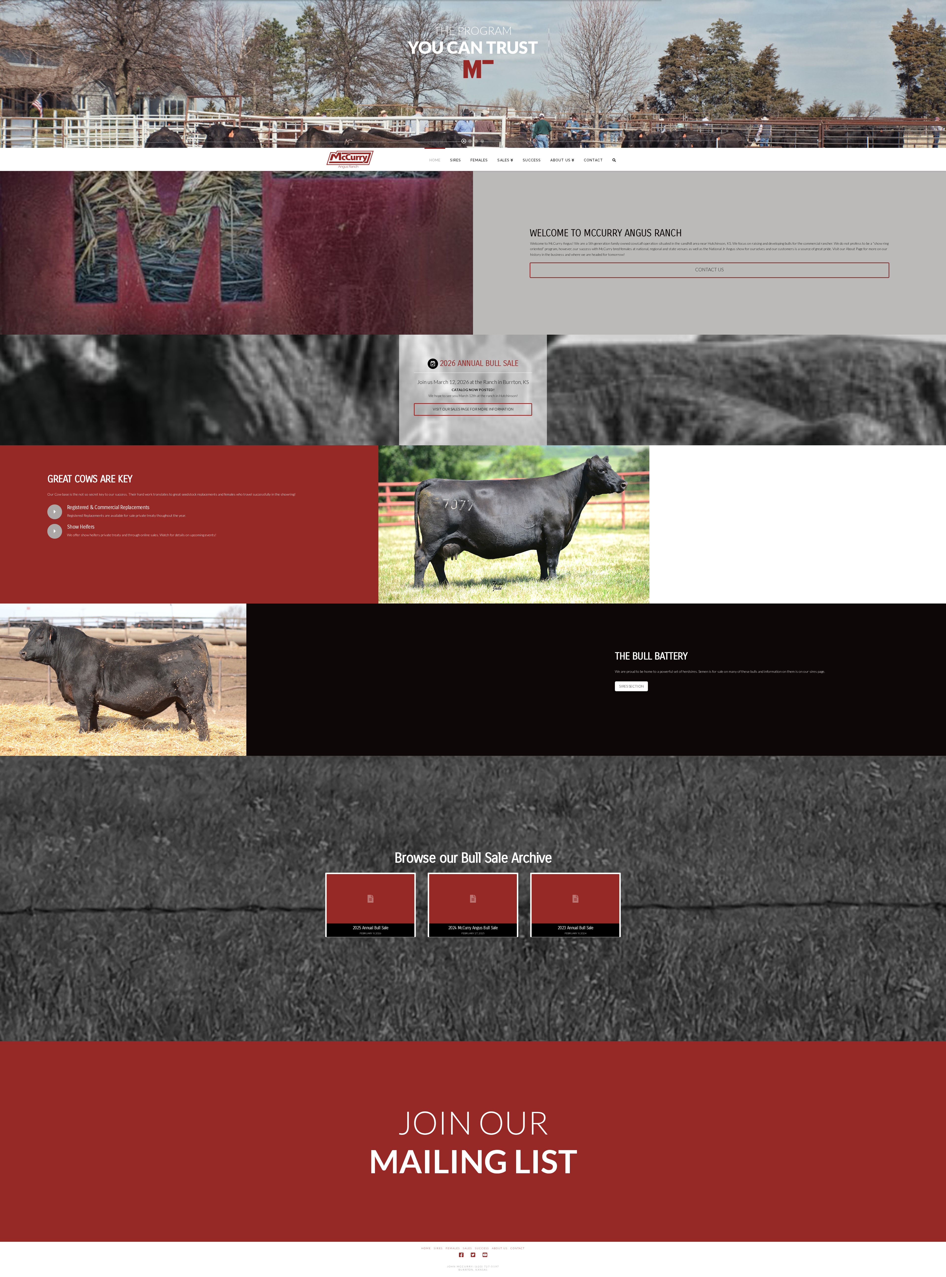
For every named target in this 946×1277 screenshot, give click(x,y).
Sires (438, 1248)
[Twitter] (473, 1255)
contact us (709, 269)
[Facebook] (461, 1255)
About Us (499, 1248)
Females (453, 1248)
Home (426, 1248)
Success (482, 1248)
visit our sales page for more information (473, 409)
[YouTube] (485, 1255)
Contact (517, 1248)
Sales (467, 1248)
